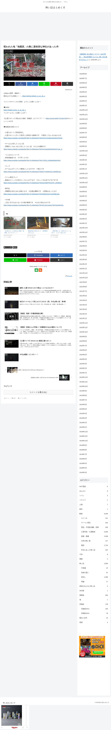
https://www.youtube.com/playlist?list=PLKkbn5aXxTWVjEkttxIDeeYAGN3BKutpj (31, 194)
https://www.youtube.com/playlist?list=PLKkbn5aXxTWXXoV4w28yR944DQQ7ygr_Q (33, 149)
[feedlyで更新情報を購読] (36, 270)
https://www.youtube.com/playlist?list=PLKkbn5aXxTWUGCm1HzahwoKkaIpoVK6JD (33, 138)
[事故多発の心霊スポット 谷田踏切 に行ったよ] (38, 223)
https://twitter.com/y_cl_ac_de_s (15, 110)
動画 (16, 247)
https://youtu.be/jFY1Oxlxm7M (56, 118)
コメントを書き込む (38, 392)
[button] (67, 84)
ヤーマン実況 (9, 247)
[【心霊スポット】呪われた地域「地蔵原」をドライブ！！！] (14, 223)
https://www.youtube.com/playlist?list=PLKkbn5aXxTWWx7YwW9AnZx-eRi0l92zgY (32, 172)
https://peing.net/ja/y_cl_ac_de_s (33, 96)
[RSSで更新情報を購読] (40, 270)
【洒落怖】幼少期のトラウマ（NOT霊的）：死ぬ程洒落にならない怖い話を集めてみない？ (93, 57)
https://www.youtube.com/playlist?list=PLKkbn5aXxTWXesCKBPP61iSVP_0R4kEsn (33, 183)
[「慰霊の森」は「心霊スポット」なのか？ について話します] (61, 223)
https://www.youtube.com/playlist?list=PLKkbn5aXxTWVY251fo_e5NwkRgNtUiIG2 (32, 160)
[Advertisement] (55, 26)
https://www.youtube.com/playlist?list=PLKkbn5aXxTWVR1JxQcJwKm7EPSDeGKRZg (33, 205)
